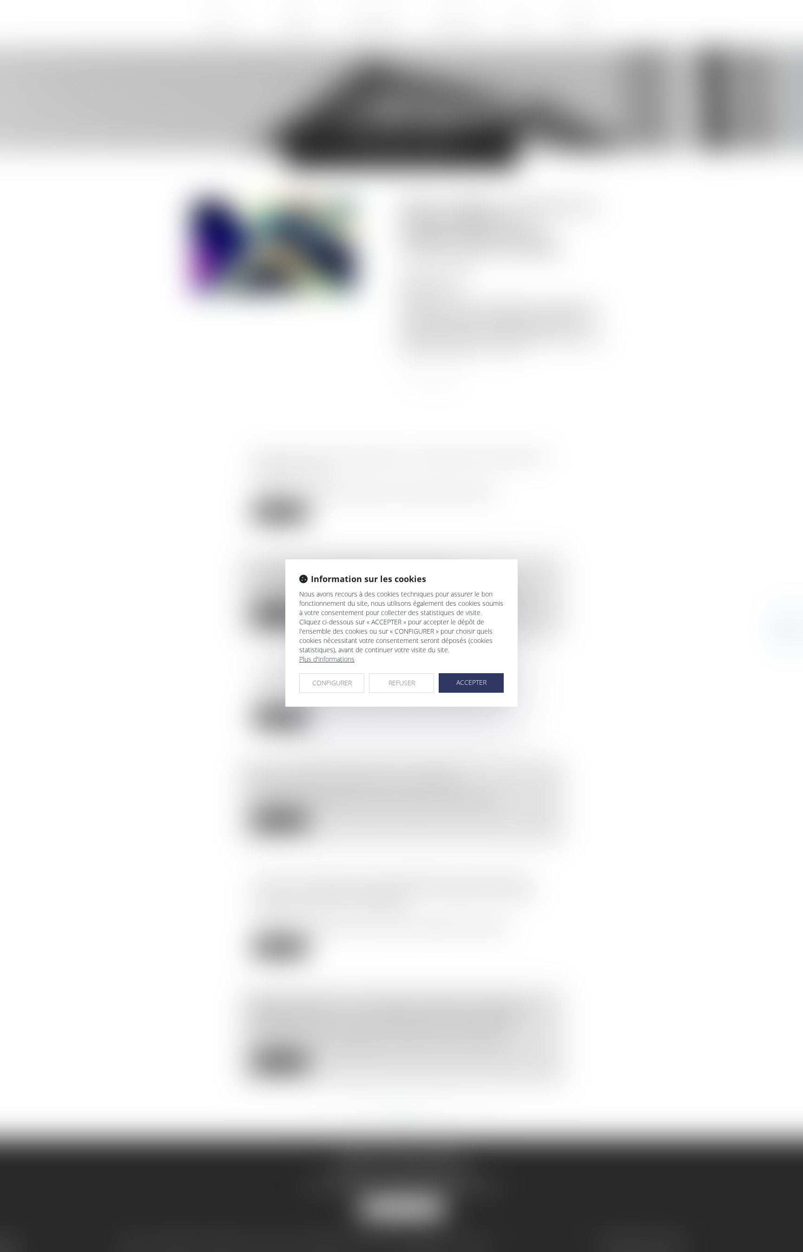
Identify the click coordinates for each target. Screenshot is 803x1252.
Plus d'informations (327, 659)
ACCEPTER (471, 682)
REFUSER (401, 682)
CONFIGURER (332, 682)
